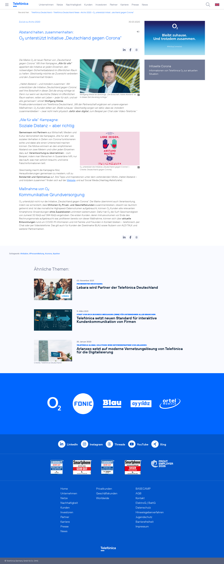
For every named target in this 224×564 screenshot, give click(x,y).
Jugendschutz (144, 517)
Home (64, 488)
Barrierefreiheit (145, 521)
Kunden (88, 4)
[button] (124, 50)
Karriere (125, 4)
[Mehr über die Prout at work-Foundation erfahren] (162, 467)
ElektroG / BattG (146, 503)
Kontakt (140, 498)
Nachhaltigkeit (73, 4)
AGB (138, 493)
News (145, 4)
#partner (56, 254)
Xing (163, 444)
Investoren (101, 4)
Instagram (96, 444)
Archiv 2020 (86, 12)
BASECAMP (143, 488)
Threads (120, 444)
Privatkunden (104, 488)
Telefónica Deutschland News (66, 12)
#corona (48, 254)
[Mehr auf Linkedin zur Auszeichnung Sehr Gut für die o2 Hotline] (107, 467)
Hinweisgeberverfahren (150, 512)
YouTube (142, 444)
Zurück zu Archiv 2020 (29, 21)
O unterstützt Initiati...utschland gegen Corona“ (113, 12)
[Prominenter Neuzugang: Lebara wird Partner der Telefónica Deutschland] (110, 289)
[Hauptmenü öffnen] (6, 4)
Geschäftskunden (106, 493)
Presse (135, 4)
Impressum (142, 526)
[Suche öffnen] (208, 4)
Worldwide (102, 498)
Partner (113, 4)
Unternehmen (46, 4)
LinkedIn (72, 444)
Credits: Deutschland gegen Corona (95, 169)
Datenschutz (143, 507)
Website (71, 180)
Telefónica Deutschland (41, 12)
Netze (60, 4)
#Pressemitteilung (36, 254)
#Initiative (24, 254)
